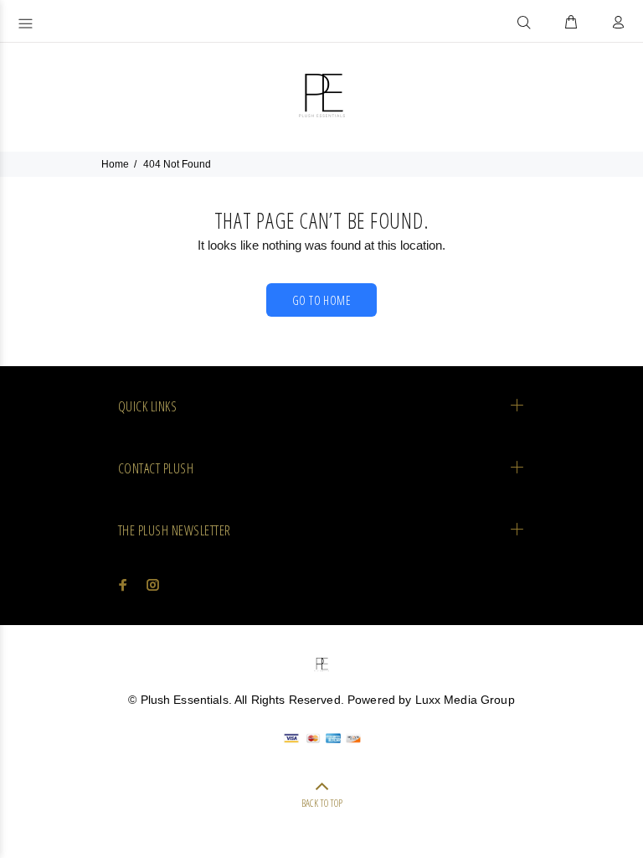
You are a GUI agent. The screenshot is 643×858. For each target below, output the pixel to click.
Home (115, 164)
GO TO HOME (321, 300)
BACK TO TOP (321, 803)
